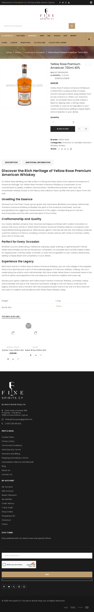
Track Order (7, 507)
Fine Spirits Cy (20, 2)
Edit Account (8, 491)
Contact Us (7, 474)
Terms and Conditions (12, 445)
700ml (58, 306)
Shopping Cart (8, 516)
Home (9, 52)
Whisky (18, 52)
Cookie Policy (8, 437)
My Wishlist (7, 499)
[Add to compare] (86, 129)
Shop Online (7, 511)
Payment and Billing (11, 453)
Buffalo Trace (13, 347)
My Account (7, 486)
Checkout (6, 520)
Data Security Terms (11, 449)
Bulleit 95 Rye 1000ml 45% (35, 350)
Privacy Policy (8, 441)
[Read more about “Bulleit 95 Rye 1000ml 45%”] (30, 355)
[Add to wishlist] (79, 129)
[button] (8, 359)
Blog (4, 466)
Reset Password (9, 495)
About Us (6, 470)
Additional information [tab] (38, 162)
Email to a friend (62, 78)
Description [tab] (11, 162)
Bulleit (36, 347)
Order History (8, 503)
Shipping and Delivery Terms (15, 458)
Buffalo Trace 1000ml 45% (13, 350)
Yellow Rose (63, 139)
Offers (5, 524)
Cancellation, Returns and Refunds (17, 462)
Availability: (55, 75)
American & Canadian (34, 52)
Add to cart (64, 129)
